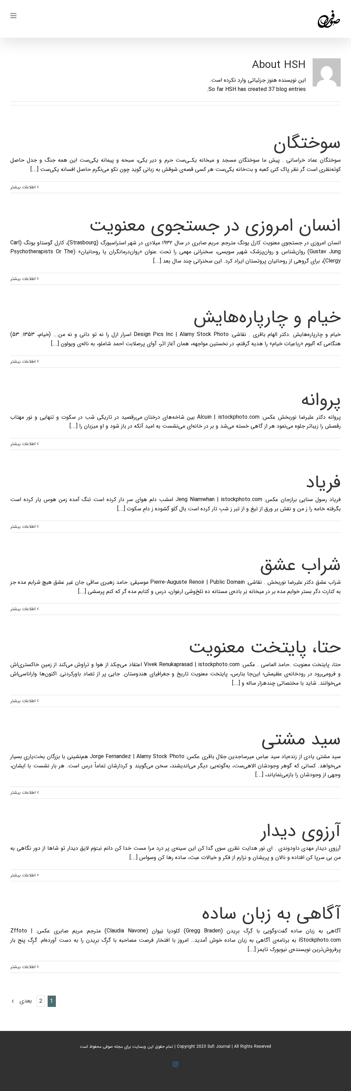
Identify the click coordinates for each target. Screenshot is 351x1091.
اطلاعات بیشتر (23, 187)
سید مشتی (301, 740)
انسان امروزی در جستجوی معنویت (215, 226)
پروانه (321, 400)
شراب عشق (300, 565)
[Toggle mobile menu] (13, 15)
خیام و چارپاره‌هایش (267, 318)
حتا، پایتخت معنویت (265, 648)
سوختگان (307, 143)
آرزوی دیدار (301, 831)
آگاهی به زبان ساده (271, 914)
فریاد (323, 483)
